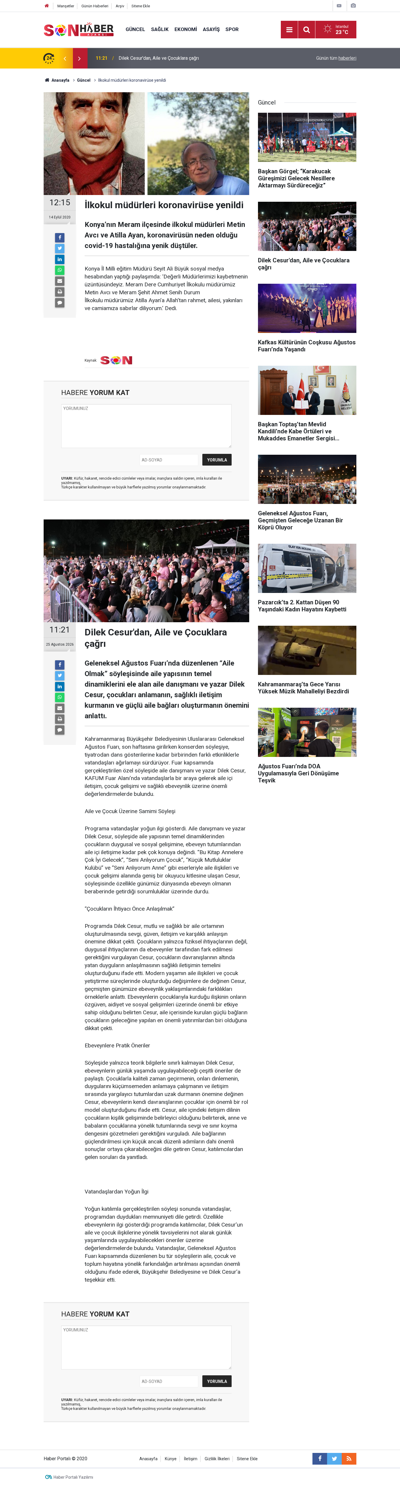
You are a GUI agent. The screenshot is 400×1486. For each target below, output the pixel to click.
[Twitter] (59, 248)
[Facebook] (59, 237)
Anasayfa (148, 1458)
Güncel (135, 29)
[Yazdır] (59, 292)
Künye (171, 1458)
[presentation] (64, 58)
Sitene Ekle (140, 6)
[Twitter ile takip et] (334, 1459)
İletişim (190, 1458)
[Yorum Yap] (59, 302)
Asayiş (211, 29)
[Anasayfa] (47, 6)
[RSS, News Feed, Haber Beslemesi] (349, 1459)
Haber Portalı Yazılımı (73, 1477)
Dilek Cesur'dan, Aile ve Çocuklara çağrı (159, 58)
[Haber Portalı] (79, 29)
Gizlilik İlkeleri (217, 1458)
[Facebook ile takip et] (319, 1459)
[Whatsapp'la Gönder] (59, 270)
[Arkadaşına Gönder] (59, 281)
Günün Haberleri (94, 6)
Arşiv (120, 6)
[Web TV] (339, 5)
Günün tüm (336, 58)
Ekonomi (186, 29)
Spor (232, 29)
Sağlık (160, 29)
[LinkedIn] (59, 259)
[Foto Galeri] (353, 5)
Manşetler (65, 6)
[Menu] (289, 29)
